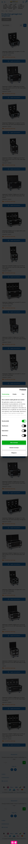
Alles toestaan (14, 442)
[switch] (24, 426)
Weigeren (14, 452)
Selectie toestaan (14, 447)
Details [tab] (14, 394)
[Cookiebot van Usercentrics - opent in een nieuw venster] (19, 390)
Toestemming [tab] (5, 394)
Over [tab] (23, 394)
